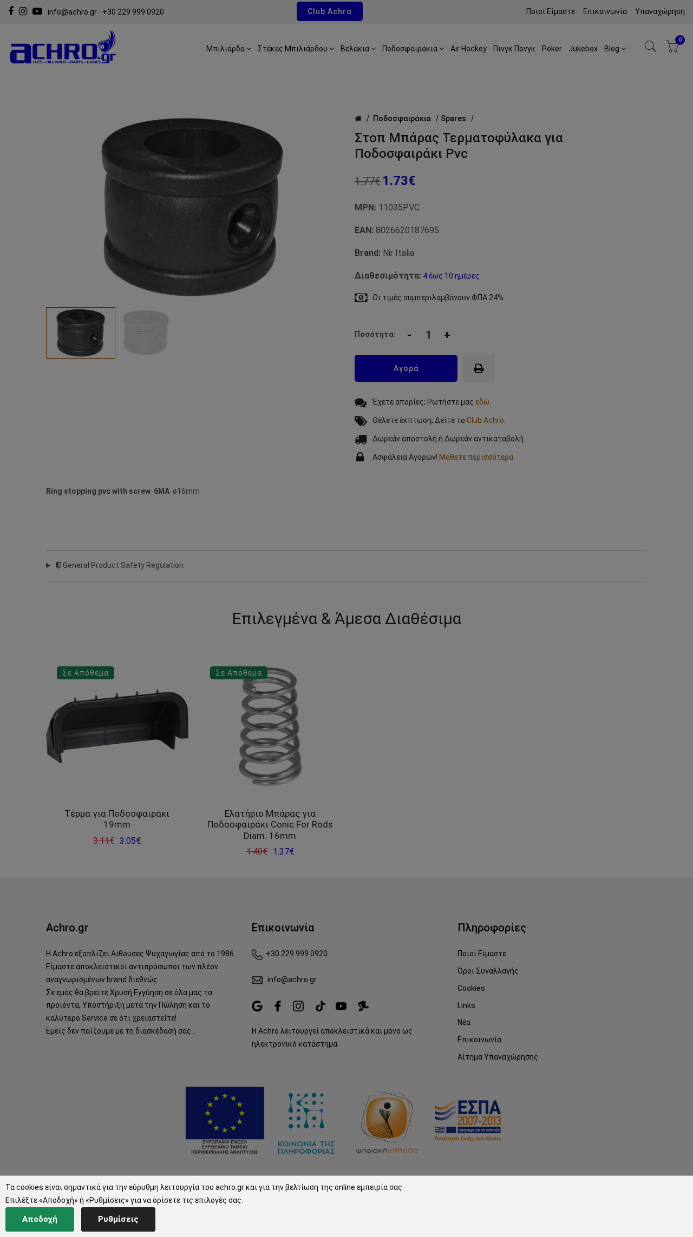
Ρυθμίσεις (118, 1219)
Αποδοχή (39, 1219)
